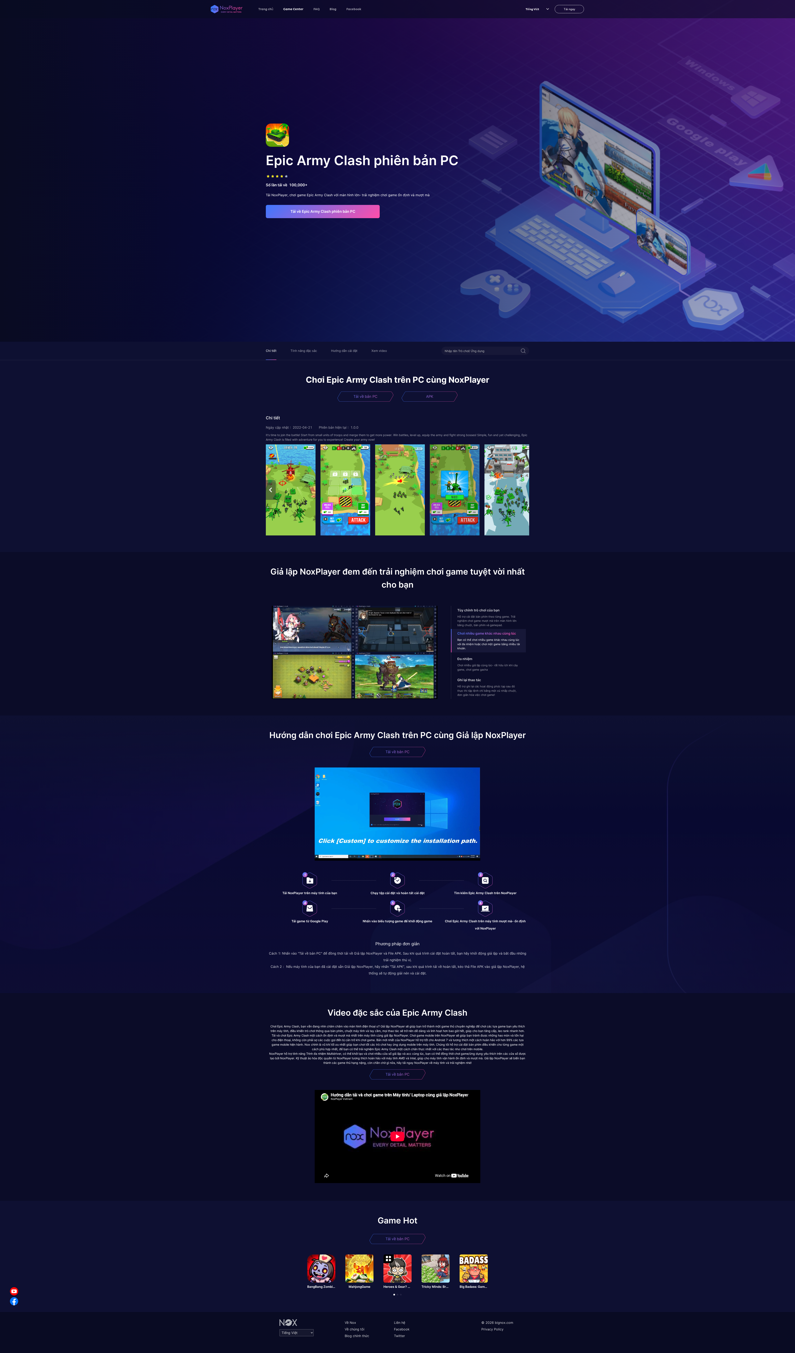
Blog (333, 9)
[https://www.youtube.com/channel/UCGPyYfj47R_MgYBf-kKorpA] (14, 1291)
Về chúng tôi (354, 1329)
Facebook (353, 9)
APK (429, 396)
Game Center (293, 9)
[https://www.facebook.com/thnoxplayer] (14, 1301)
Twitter (399, 1336)
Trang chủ (265, 9)
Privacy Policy (492, 1329)
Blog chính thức (357, 1336)
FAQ (316, 9)
